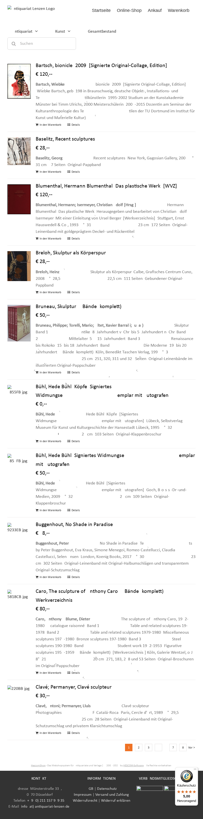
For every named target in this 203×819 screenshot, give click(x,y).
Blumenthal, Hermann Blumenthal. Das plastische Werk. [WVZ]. (107, 186)
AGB (89, 789)
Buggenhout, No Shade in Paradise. (75, 525)
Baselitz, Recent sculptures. (66, 139)
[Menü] (195, 770)
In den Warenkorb (50, 124)
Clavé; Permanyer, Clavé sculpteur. (74, 687)
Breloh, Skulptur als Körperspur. (71, 253)
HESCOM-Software (133, 765)
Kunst (60, 31)
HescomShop (38, 765)
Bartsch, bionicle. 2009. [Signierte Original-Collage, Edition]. (102, 66)
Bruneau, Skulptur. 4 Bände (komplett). (79, 307)
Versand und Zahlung (112, 795)
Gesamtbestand (102, 31)
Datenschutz (107, 789)
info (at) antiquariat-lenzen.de (45, 807)
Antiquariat (22, 31)
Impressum (83, 795)
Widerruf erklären (115, 801)
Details (76, 124)
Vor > (191, 747)
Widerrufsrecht (85, 801)
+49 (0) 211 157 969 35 (45, 801)
